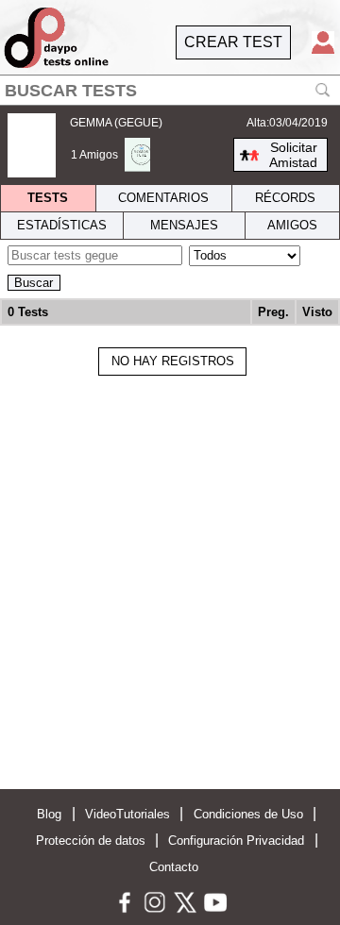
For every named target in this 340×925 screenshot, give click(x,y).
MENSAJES (184, 225)
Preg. (273, 312)
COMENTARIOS (163, 198)
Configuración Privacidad (236, 840)
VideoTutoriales (127, 814)
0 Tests (28, 312)
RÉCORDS (285, 198)
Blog (49, 814)
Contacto (173, 867)
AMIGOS (292, 225)
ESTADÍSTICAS (62, 225)
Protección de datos (90, 840)
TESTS (47, 198)
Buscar (33, 283)
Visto (317, 312)
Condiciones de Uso (248, 814)
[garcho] (137, 155)
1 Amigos (94, 154)
